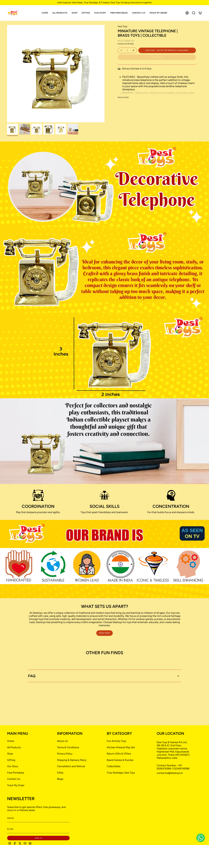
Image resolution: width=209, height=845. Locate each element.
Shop (10, 753)
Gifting (11, 760)
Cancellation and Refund (71, 766)
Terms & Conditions (68, 747)
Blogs (60, 778)
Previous (7, 74)
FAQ (31, 676)
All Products (14, 747)
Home (10, 741)
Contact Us (13, 778)
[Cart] (200, 13)
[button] (74, 13)
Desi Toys (122, 26)
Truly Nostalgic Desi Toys (121, 772)
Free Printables (15, 772)
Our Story (12, 766)
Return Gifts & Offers (119, 753)
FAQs (60, 772)
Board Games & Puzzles (120, 760)
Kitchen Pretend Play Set (121, 747)
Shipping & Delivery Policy (71, 760)
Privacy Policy (64, 753)
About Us (62, 741)
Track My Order (15, 785)
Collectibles (113, 766)
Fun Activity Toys (116, 741)
